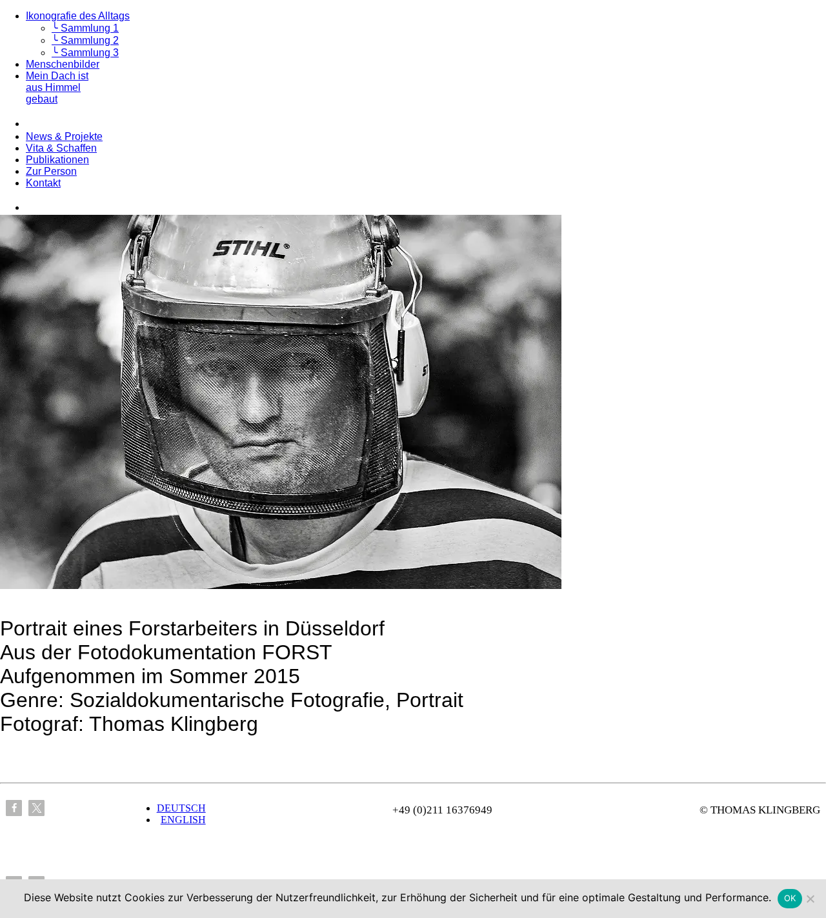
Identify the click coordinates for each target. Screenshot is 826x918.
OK (790, 898)
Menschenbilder (62, 64)
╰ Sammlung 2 (85, 40)
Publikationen (57, 159)
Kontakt (43, 182)
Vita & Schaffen (61, 148)
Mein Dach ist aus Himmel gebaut (57, 87)
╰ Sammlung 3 (85, 52)
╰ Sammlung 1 (85, 28)
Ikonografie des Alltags (78, 15)
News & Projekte (64, 136)
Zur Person (51, 171)
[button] (14, 808)
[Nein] (809, 898)
